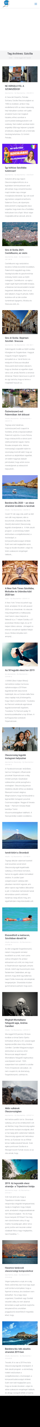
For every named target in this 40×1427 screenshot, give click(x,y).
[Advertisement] (20, 29)
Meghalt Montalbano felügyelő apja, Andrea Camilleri (16, 1022)
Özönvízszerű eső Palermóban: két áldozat (17, 413)
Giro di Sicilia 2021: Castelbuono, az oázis (16, 251)
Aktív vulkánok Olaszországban (13, 1110)
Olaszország (17, 762)
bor (6, 674)
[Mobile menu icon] (36, 4)
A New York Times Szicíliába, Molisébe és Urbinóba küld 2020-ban (19, 591)
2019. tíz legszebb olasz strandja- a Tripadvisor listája (20, 1185)
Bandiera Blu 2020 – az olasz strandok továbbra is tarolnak (20, 504)
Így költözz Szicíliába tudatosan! (15, 169)
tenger (15, 1190)
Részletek (20, 1424)
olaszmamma (9, 93)
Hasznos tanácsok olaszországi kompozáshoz (19, 1269)
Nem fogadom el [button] (30, 1420)
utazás (16, 257)
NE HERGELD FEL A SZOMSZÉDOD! (14, 87)
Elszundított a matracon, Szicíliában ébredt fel (17, 937)
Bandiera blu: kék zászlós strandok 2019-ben (18, 1350)
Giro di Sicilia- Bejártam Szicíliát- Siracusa (17, 339)
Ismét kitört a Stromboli (17, 852)
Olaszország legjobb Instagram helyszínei (15, 757)
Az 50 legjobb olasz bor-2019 (19, 670)
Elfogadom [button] (17, 1420)
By (20, 93)
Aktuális (7, 418)
